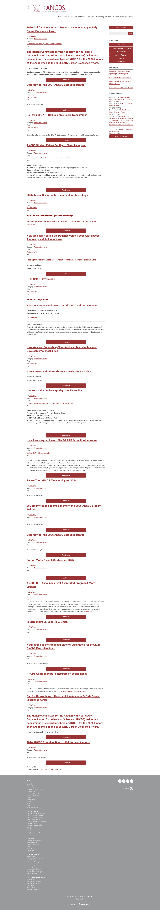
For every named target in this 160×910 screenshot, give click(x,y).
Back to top (126, 788)
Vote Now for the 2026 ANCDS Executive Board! (55, 534)
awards (38, 44)
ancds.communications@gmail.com (75, 691)
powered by (74, 904)
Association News (40, 39)
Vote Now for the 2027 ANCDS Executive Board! (55, 84)
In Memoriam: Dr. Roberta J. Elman (47, 621)
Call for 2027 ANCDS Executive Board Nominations (57, 115)
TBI (36, 158)
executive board (32, 97)
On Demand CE (32, 208)
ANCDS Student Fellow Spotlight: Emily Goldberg (55, 390)
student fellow (61, 158)
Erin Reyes (32, 36)
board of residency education (40, 453)
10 (50, 769)
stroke (29, 403)
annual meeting (42, 158)
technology (31, 158)
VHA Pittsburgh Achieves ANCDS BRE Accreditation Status (62, 440)
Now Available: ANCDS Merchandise (120, 78)
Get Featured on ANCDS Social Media (121, 88)
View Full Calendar (121, 136)
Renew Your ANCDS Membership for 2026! (52, 480)
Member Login (121, 27)
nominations (31, 44)
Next (52, 769)
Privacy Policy (80, 899)
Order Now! (32, 317)
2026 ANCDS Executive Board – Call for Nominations (58, 742)
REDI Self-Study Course (41, 279)
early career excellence (49, 44)
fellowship (70, 158)
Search (131, 33)
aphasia (34, 403)
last (57, 769)
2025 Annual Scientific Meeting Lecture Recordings (57, 195)
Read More (66, 80)
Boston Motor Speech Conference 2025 (50, 560)
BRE (28, 453)
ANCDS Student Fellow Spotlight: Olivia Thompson (56, 145)
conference (52, 158)
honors (59, 44)
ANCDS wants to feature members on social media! (57, 673)
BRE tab (89, 612)
